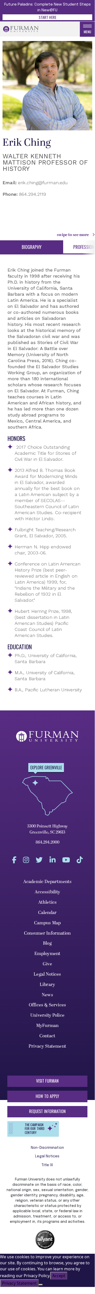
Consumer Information (47, 933)
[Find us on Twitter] (39, 860)
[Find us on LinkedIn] (53, 860)
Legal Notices (47, 974)
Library (47, 984)
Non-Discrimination (47, 1148)
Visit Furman (47, 1081)
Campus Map (47, 923)
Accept (58, 1275)
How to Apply (47, 1096)
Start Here (47, 17)
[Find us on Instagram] (26, 860)
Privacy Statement (47, 1046)
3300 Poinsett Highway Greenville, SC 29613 (47, 829)
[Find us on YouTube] (66, 860)
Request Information (47, 1111)
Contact (47, 1036)
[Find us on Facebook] (14, 860)
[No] (41, 1284)
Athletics (47, 902)
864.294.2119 (32, 194)
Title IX (47, 1165)
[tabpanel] (45, 480)
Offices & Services (47, 1005)
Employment (47, 953)
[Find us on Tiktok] (80, 860)
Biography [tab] (31, 247)
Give (47, 964)
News (47, 995)
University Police (47, 1015)
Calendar (47, 912)
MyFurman (47, 1025)
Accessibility (47, 892)
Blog (47, 943)
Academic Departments (47, 881)
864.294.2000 (47, 842)
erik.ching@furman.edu (43, 182)
